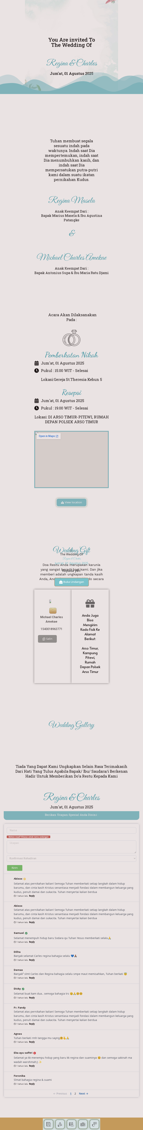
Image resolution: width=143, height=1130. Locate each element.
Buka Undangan (73, 582)
